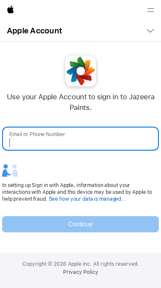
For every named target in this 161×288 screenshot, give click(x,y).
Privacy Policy (80, 272)
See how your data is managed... (87, 199)
